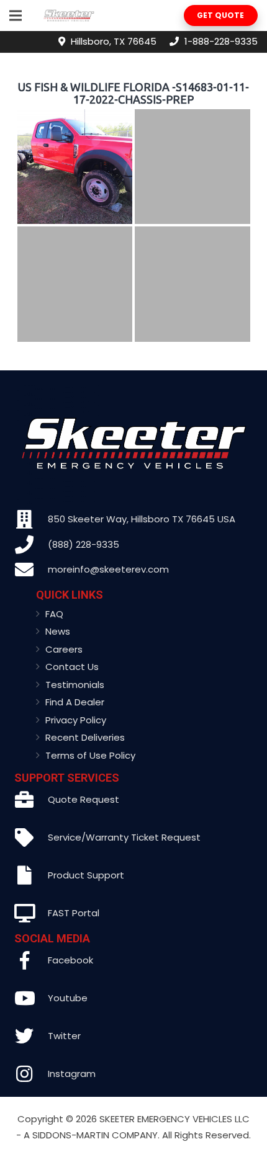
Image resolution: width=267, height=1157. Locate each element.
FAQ (54, 613)
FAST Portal (73, 912)
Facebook (70, 960)
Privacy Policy (75, 719)
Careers (64, 649)
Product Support (86, 875)
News (57, 631)
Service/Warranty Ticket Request (124, 837)
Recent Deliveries (85, 737)
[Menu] (15, 15)
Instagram (72, 1073)
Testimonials (74, 684)
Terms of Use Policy (90, 755)
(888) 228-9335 (83, 544)
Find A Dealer (74, 701)
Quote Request (83, 799)
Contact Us (72, 666)
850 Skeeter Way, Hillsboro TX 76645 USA (141, 518)
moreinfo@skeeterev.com (108, 569)
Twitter (64, 1035)
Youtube (68, 997)
